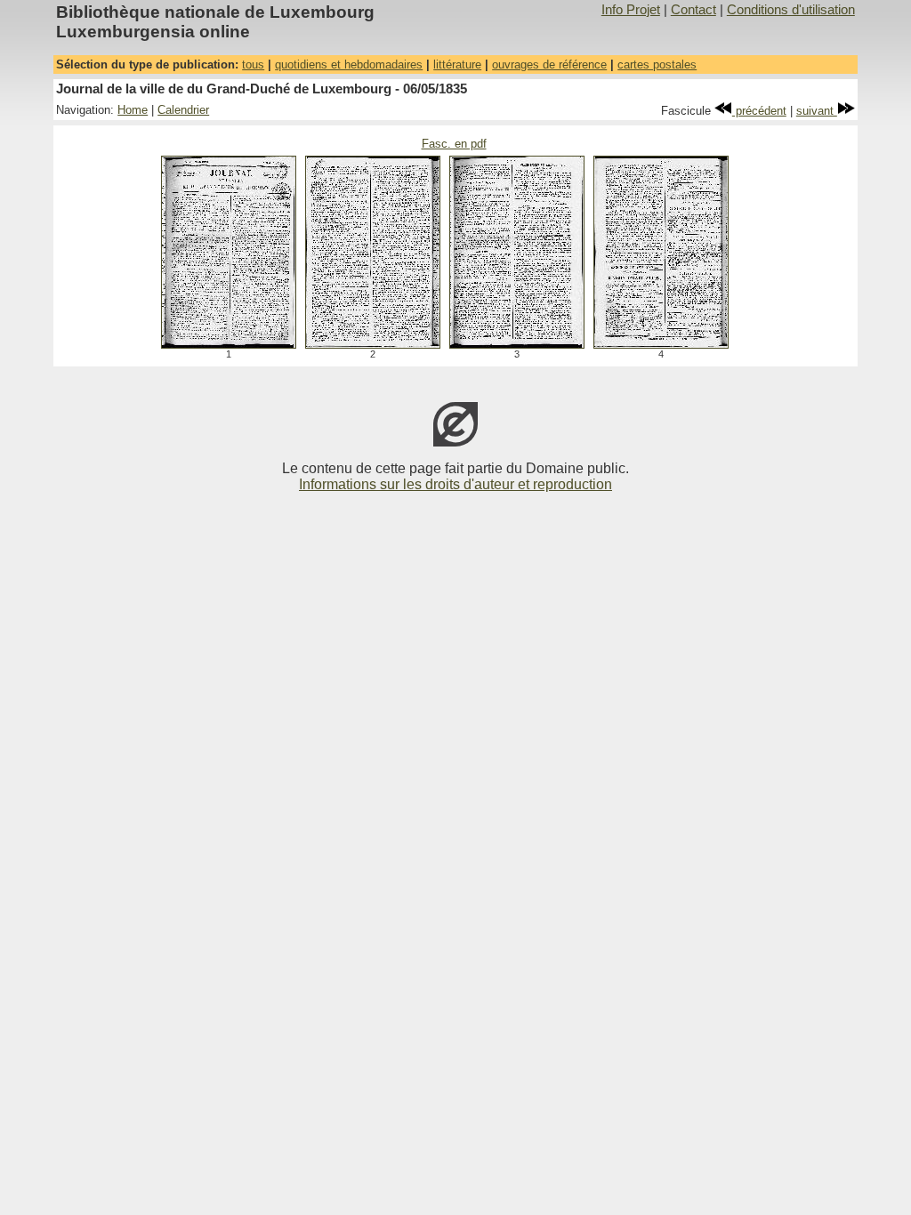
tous (253, 64)
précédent (759, 110)
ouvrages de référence (549, 64)
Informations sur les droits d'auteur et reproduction (455, 484)
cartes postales (657, 64)
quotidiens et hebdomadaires (349, 64)
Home (132, 110)
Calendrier (183, 110)
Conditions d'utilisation (791, 10)
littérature (457, 64)
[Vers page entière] (228, 343)
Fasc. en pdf (454, 143)
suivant (816, 110)
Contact (693, 10)
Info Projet (630, 10)
